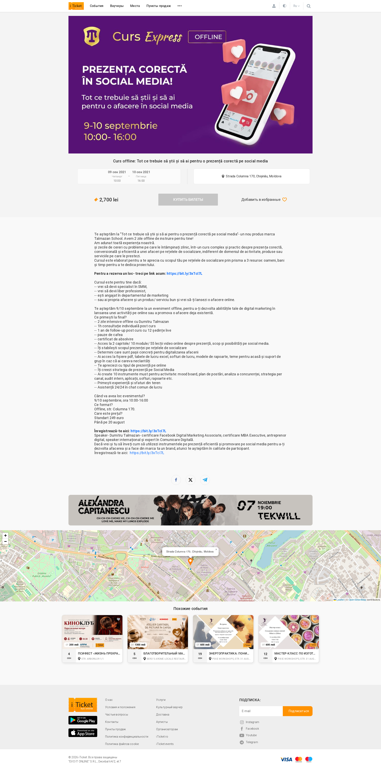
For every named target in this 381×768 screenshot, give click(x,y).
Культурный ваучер (169, 707)
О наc (109, 699)
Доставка (162, 714)
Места (135, 6)
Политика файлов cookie (122, 744)
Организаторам (167, 729)
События (96, 6)
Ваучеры (117, 6)
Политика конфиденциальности (126, 736)
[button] (190, 562)
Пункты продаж (158, 6)
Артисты (161, 721)
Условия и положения (120, 707)
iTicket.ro (162, 736)
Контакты (111, 721)
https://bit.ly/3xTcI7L (184, 273)
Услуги (160, 699)
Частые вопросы (116, 714)
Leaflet (340, 599)
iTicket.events (165, 744)
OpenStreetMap (357, 599)
